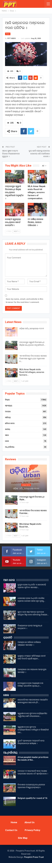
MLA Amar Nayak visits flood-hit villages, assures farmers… (31, 372)
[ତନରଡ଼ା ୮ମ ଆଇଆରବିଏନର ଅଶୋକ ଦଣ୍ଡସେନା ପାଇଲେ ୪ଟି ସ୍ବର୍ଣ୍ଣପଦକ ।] (9, 774)
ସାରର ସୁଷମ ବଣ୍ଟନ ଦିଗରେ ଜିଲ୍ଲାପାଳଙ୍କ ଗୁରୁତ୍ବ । (11, 153)
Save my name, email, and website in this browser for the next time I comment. (24, 300)
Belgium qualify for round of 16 (32, 798)
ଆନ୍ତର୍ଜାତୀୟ (9, 447)
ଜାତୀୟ (7, 429)
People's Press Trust (34, 857)
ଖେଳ (7, 441)
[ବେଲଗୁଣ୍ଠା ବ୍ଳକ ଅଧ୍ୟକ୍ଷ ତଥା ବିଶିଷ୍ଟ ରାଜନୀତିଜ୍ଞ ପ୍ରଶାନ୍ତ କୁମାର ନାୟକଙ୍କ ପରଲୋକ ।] (9, 686)
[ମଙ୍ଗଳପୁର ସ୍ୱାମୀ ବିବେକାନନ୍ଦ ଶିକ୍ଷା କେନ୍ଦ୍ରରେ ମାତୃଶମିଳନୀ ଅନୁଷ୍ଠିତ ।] (14, 176)
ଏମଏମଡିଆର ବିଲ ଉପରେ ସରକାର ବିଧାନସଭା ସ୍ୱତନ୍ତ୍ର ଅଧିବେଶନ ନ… (33, 358)
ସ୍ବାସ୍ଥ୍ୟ (8, 405)
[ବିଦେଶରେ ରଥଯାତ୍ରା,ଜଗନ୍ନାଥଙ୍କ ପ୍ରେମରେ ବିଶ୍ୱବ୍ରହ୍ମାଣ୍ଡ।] (9, 787)
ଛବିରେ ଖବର (10, 423)
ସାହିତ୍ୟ (8, 417)
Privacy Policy (32, 830)
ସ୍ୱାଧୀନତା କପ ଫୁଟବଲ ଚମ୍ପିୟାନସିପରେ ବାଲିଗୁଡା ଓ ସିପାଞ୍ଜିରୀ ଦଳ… (33, 730)
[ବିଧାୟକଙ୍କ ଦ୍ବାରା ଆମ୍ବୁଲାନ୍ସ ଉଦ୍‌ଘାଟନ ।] (9, 628)
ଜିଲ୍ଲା (8, 34)
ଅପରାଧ (8, 411)
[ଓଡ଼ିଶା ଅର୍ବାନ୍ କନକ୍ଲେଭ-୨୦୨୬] (11, 331)
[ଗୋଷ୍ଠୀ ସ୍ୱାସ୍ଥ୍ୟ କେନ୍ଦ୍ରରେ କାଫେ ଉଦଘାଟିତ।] (14, 209)
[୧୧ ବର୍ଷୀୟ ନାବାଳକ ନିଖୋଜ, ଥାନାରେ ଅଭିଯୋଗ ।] (37, 209)
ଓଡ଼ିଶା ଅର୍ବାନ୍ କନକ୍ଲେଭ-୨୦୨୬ (31, 328)
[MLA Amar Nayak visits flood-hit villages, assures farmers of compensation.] (37, 176)
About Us (30, 822)
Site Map (22, 838)
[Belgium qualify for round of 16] (9, 801)
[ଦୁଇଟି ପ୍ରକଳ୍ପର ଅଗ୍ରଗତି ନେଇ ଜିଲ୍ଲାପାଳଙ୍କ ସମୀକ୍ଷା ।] (9, 744)
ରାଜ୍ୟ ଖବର (26, 485)
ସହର (7, 435)
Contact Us (11, 830)
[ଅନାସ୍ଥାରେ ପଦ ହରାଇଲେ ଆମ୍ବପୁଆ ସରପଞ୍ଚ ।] (9, 672)
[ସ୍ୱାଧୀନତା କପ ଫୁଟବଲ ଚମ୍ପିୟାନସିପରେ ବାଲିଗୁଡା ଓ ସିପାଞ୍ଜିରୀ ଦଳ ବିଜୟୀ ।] (9, 730)
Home (14, 822)
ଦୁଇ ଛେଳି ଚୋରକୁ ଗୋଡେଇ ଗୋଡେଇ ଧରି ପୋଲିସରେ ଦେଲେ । (39, 153)
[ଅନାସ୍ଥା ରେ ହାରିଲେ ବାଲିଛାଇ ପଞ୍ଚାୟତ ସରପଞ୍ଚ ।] (9, 645)
